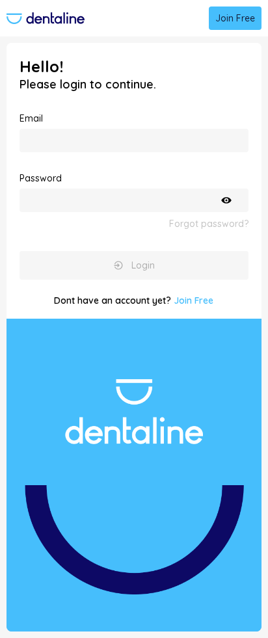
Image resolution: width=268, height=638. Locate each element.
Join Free (235, 18)
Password (41, 178)
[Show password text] (226, 200)
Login (143, 265)
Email (31, 118)
